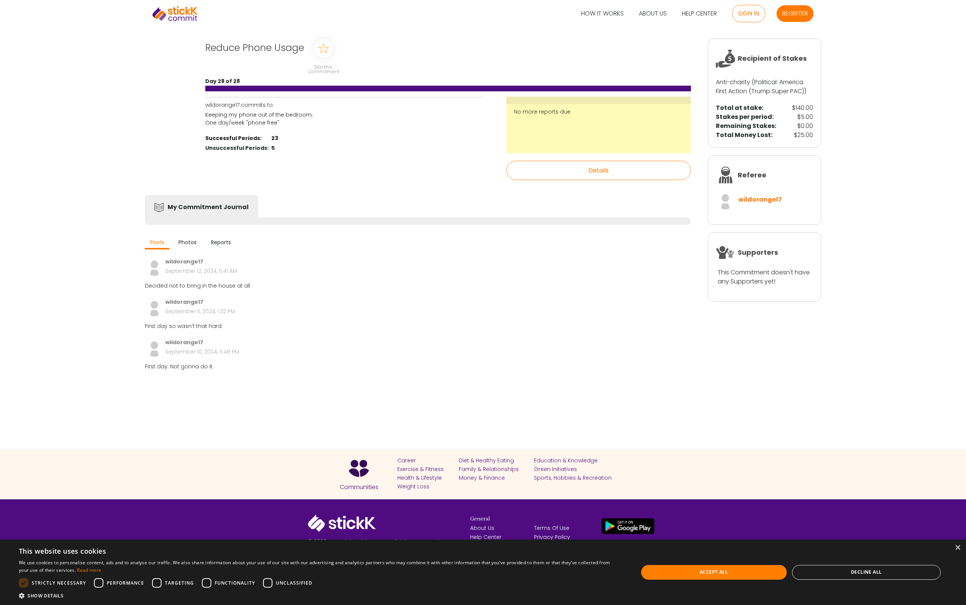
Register (795, 13)
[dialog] (483, 572)
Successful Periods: (233, 138)
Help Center (699, 14)
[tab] (157, 243)
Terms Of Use (551, 528)
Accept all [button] (714, 572)
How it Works (602, 14)
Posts (157, 242)
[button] (319, 595)
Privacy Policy (552, 537)
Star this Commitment (323, 69)
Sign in (748, 13)
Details (598, 170)
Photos (187, 242)
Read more (89, 570)
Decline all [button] (866, 572)
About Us (653, 14)
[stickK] (175, 13)
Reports (221, 242)
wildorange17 (760, 199)
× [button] (957, 548)
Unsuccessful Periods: (237, 148)
